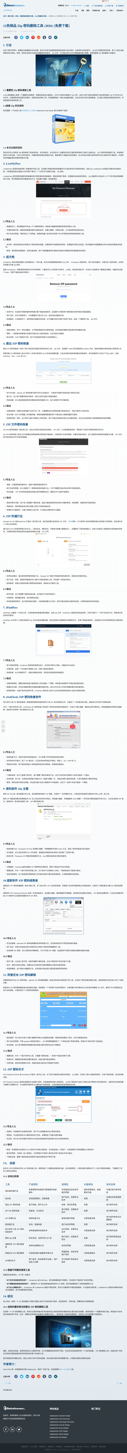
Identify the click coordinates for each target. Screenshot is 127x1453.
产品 (76, 11)
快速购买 (121, 6)
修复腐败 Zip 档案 (28, 111)
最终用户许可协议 (83, 1447)
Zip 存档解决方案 (40, 16)
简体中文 (106, 1)
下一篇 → (120, 1383)
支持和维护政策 (69, 1447)
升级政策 (59, 1447)
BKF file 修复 (65, 1369)
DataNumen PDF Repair (59, 1431)
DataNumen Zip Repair (58, 1437)
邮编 (70, 521)
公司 (110, 11)
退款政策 (51, 1447)
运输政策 (42, 1447)
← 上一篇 (6, 1383)
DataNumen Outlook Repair (60, 1416)
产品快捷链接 (98, 6)
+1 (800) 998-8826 (76, 5)
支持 (103, 11)
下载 (82, 11)
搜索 (87, 6)
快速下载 (110, 6)
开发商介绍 (96, 11)
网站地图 (102, 1447)
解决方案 (11, 16)
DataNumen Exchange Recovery (62, 1422)
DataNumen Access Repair (60, 1425)
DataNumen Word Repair (59, 1434)
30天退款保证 (7, 10)
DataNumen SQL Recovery (60, 1419)
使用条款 (94, 1447)
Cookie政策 (33, 1447)
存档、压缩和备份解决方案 (24, 16)
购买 (88, 11)
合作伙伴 (119, 11)
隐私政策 (25, 1447)
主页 (4, 16)
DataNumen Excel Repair (59, 1428)
